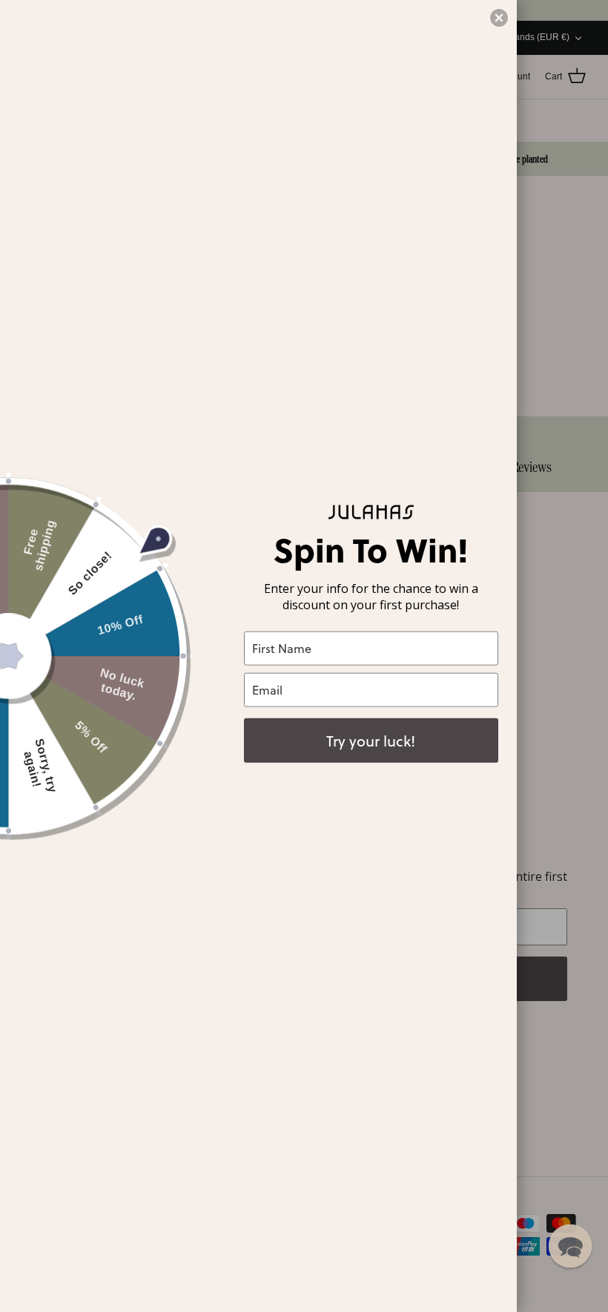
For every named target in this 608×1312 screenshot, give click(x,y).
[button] (570, 1245)
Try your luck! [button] (370, 740)
